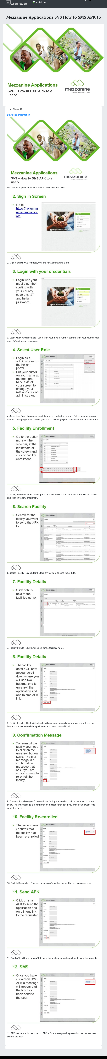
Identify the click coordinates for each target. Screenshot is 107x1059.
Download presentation (18, 115)
